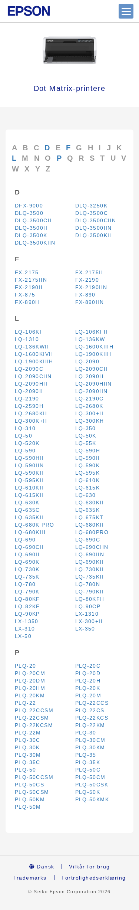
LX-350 (85, 629)
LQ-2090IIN (91, 391)
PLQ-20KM (30, 695)
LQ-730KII (89, 569)
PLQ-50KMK (92, 799)
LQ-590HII (29, 458)
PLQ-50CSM (32, 792)
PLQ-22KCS (92, 718)
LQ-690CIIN (92, 547)
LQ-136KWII (32, 347)
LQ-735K (27, 577)
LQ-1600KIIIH (94, 347)
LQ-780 (25, 584)
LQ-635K (87, 510)
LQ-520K (27, 443)
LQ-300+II (89, 413)
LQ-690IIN (90, 554)
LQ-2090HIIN (93, 384)
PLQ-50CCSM (34, 777)
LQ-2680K (89, 406)
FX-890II (27, 302)
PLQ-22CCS (92, 703)
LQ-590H (87, 451)
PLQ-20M (88, 695)
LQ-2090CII (91, 369)
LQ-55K (85, 443)
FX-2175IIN (31, 280)
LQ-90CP (88, 606)
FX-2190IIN (91, 287)
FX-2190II (29, 287)
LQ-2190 (27, 399)
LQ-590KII (29, 473)
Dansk (44, 867)
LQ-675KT (89, 517)
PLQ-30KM (90, 747)
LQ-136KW (90, 339)
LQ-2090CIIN (33, 376)
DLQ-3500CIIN (95, 220)
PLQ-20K (87, 688)
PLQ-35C (27, 762)
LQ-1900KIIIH (34, 361)
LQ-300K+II (31, 421)
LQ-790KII (89, 592)
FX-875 (25, 295)
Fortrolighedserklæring (94, 878)
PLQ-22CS (90, 710)
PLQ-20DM (30, 681)
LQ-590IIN (29, 465)
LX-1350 (27, 621)
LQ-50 (23, 436)
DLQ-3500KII (93, 235)
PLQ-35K (87, 762)
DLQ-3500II (31, 228)
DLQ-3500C (91, 213)
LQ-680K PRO (34, 525)
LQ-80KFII (90, 599)
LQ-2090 (87, 361)
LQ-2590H (29, 406)
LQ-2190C (89, 399)
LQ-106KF (29, 332)
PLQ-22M (28, 733)
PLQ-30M (28, 755)
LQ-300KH (89, 421)
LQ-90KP (27, 614)
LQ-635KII (29, 517)
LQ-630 (85, 495)
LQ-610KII (29, 488)
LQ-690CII (29, 547)
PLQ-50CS (29, 785)
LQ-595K (87, 473)
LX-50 (23, 636)
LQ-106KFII (91, 332)
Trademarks (30, 878)
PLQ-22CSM (32, 718)
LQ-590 (25, 451)
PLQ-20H (88, 681)
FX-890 (85, 295)
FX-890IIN (89, 302)
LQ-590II (87, 458)
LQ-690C (87, 540)
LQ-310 (25, 428)
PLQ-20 (25, 666)
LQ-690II (27, 554)
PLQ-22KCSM (34, 725)
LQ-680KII (89, 525)
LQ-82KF (27, 606)
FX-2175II (89, 272)
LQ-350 (85, 428)
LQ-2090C (29, 369)
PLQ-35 (85, 755)
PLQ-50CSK (92, 785)
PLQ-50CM (90, 777)
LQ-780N (87, 584)
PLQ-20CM (30, 673)
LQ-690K (27, 562)
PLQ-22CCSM (34, 710)
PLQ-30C (27, 740)
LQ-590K (87, 465)
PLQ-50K (87, 792)
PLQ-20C (88, 666)
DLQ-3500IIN (93, 228)
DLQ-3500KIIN (35, 243)
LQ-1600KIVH (34, 354)
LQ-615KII (29, 495)
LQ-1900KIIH (93, 354)
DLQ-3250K (91, 206)
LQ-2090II (29, 391)
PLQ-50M (28, 807)
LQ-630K (27, 502)
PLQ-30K (27, 747)
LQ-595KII (29, 480)
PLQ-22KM (90, 725)
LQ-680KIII (30, 532)
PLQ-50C (88, 770)
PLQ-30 (85, 733)
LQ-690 (25, 540)
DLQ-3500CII (33, 220)
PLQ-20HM (30, 688)
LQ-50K (85, 436)
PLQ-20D (88, 673)
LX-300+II (89, 621)
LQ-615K (87, 488)
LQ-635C (27, 510)
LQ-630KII (89, 502)
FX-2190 (87, 280)
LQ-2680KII (31, 413)
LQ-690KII (89, 562)
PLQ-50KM (30, 799)
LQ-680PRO (92, 532)
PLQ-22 (25, 703)
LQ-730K (27, 569)
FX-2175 (27, 272)
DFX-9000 (29, 206)
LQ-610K (87, 480)
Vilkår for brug (89, 867)
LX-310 (25, 629)
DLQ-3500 (29, 213)
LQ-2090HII (31, 384)
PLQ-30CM (90, 740)
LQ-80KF (27, 599)
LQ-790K (27, 592)
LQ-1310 (27, 339)
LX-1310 (87, 614)
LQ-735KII (89, 577)
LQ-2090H (89, 376)
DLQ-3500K (31, 235)
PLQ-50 (25, 770)
